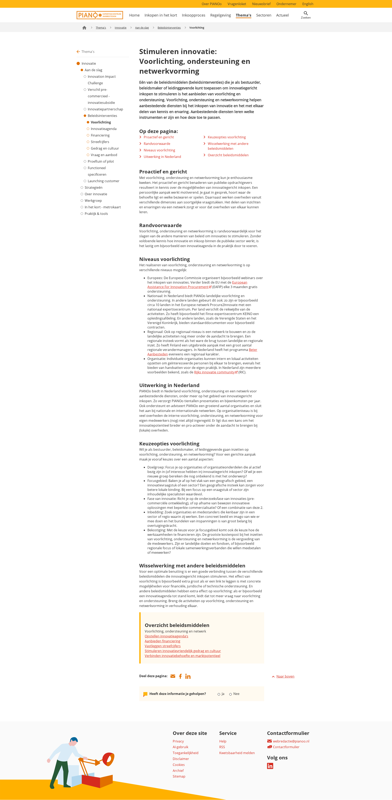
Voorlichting (101, 122)
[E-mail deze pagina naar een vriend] (173, 676)
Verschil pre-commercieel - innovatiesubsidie (101, 96)
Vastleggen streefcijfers (163, 646)
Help (222, 741)
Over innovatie (96, 194)
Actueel (282, 15)
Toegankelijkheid (185, 753)
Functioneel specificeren (97, 171)
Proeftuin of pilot (101, 161)
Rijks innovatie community (214, 372)
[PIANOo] (100, 18)
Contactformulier (286, 747)
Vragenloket (237, 4)
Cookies (179, 764)
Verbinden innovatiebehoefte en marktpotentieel (182, 656)
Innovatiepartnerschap (105, 109)
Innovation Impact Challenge (102, 79)
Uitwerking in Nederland (162, 156)
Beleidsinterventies (169, 27)
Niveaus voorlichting (159, 150)
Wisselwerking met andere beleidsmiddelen (228, 146)
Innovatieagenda (104, 128)
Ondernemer (286, 4)
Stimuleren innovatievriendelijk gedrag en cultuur (183, 651)
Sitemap (179, 776)
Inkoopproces (193, 15)
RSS (222, 747)
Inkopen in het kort (161, 15)
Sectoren (263, 15)
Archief (178, 770)
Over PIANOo (212, 4)
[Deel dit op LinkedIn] (188, 676)
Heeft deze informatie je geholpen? (177, 693)
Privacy (178, 741)
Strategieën (93, 187)
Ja (223, 693)
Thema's (243, 15)
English (307, 4)
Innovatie (120, 27)
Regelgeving (220, 15)
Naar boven (285, 676)
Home (134, 15)
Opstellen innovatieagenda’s (166, 636)
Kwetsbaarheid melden (237, 753)
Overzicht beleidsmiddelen (228, 155)
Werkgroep (93, 200)
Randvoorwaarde (157, 143)
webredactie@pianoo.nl (290, 741)
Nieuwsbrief (261, 4)
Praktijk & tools (96, 213)
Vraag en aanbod (104, 155)
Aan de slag (142, 27)
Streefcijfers (100, 142)
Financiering (100, 135)
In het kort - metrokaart (103, 207)
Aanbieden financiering (162, 641)
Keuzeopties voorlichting (227, 137)
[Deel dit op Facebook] (180, 676)
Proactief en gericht (159, 137)
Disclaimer (181, 759)
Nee (235, 693)
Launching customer (103, 181)
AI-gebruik (180, 747)
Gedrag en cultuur (105, 148)
